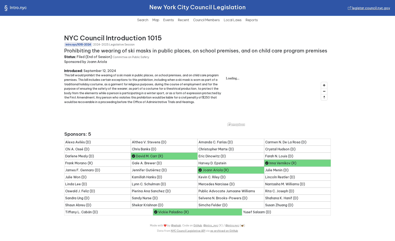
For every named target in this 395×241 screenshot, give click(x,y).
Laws (233, 20)
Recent (183, 20)
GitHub (197, 225)
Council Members (206, 20)
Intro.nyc (18, 7)
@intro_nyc (210, 225)
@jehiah (176, 225)
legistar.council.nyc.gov (370, 8)
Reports (252, 20)
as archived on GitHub (224, 230)
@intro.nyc (232, 225)
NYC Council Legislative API (188, 230)
